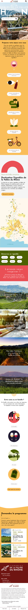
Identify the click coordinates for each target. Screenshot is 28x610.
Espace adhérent (6, 582)
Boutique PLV (6, 580)
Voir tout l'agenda (5, 518)
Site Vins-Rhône (6, 575)
